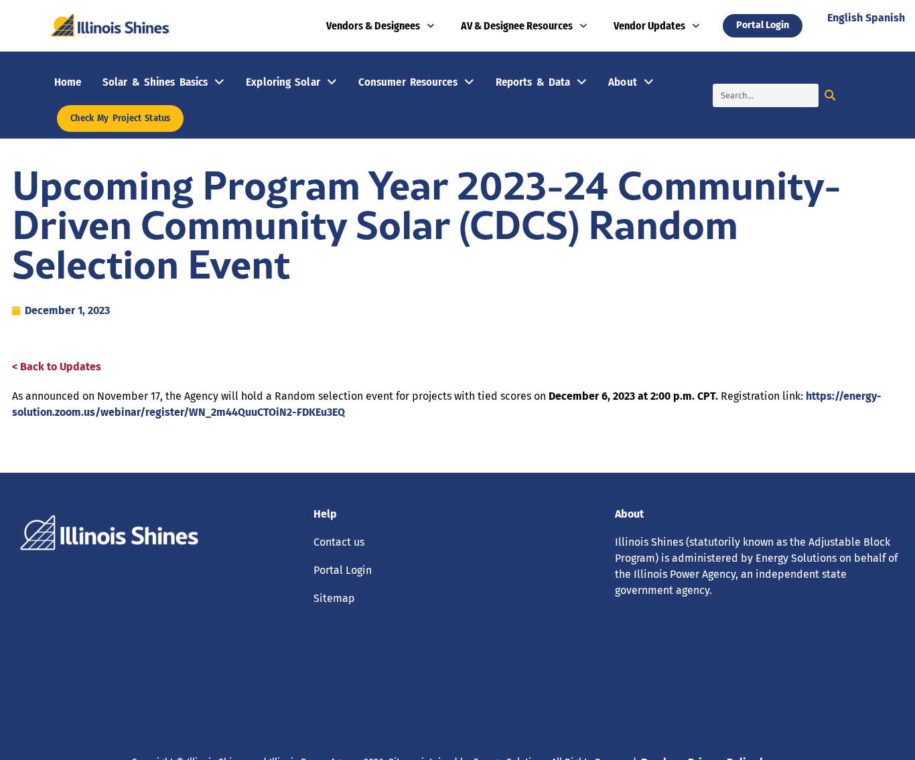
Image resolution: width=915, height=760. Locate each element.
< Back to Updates (56, 366)
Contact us (338, 542)
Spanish (885, 17)
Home (67, 81)
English (845, 17)
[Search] (830, 95)
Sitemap (334, 598)
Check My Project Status (120, 118)
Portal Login (342, 570)
